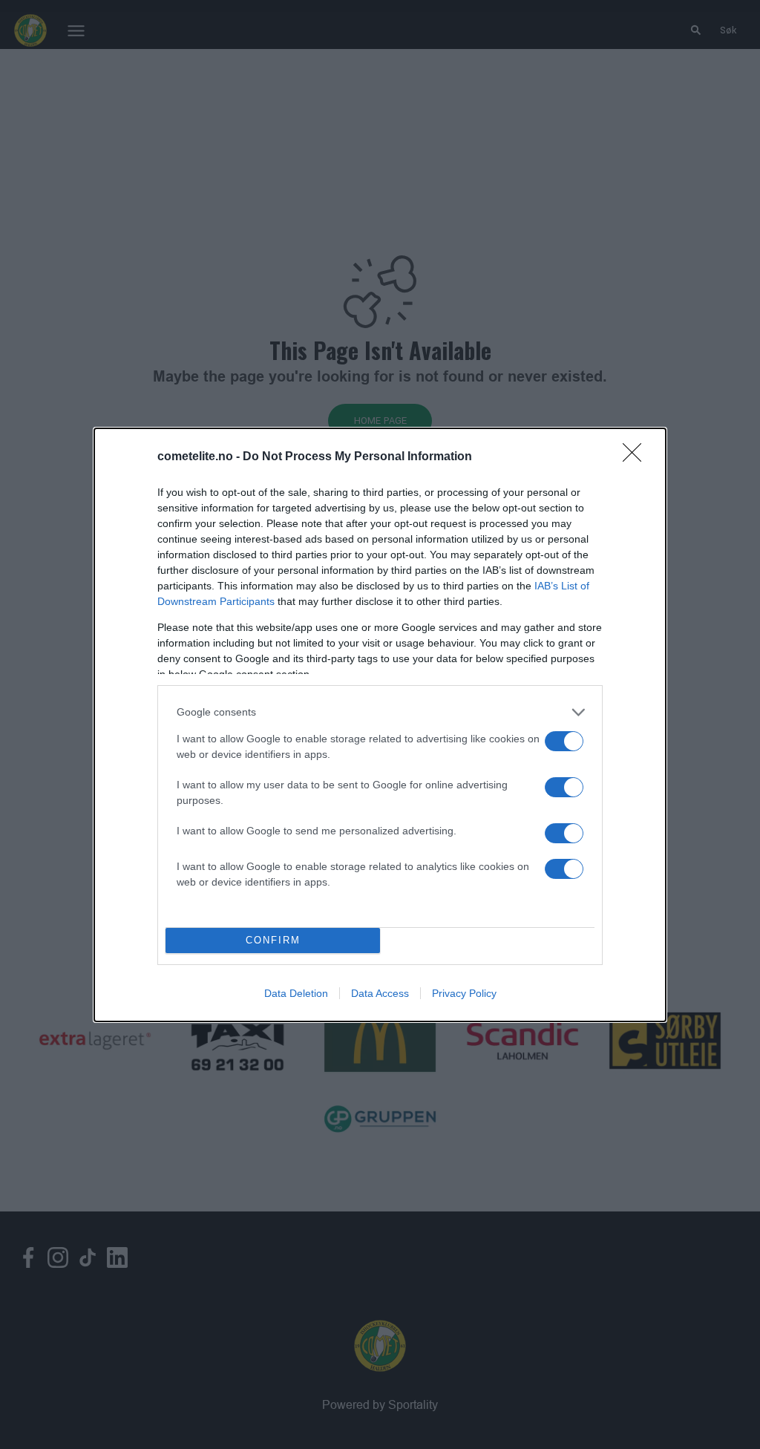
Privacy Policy (464, 993)
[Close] (637, 457)
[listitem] (380, 712)
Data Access (380, 993)
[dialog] (380, 724)
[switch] (564, 741)
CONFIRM (273, 940)
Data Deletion (296, 993)
